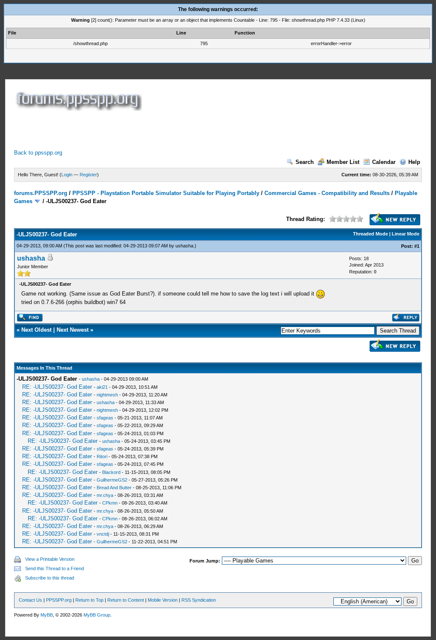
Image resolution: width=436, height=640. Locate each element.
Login (66, 174)
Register (88, 174)
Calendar (384, 162)
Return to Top (89, 600)
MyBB (46, 614)
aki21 (102, 387)
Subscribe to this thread (49, 577)
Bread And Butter (114, 487)
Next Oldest (36, 330)
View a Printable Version (50, 559)
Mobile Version (163, 600)
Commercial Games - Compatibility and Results (327, 193)
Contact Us (30, 600)
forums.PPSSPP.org (40, 193)
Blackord (111, 472)
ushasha (184, 245)
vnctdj (103, 534)
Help (414, 162)
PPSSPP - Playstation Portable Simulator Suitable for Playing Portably (165, 193)
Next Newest (73, 330)
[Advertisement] (169, 130)
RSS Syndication (198, 600)
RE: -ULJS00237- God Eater (57, 387)
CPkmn (110, 502)
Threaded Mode (370, 233)
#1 (416, 246)
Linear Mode (405, 233)
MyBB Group (96, 614)
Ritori (102, 456)
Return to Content (125, 600)
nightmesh (107, 394)
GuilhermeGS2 (112, 479)
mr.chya (105, 495)
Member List (343, 162)
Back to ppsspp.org (38, 152)
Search (304, 162)
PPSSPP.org (59, 600)
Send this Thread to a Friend (54, 568)
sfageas (105, 417)
